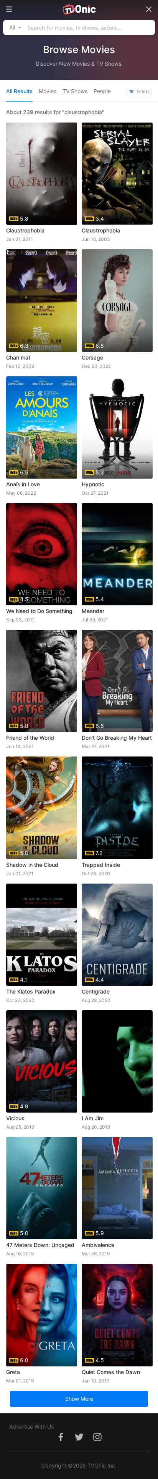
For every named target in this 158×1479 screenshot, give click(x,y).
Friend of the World (30, 737)
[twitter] (79, 1441)
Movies (47, 91)
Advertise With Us (31, 1426)
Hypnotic (93, 484)
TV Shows (75, 91)
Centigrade (96, 991)
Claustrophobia (25, 230)
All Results (19, 91)
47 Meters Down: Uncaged (40, 1245)
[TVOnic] (79, 9)
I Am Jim (93, 1118)
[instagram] (97, 1441)
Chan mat (18, 357)
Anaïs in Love (23, 484)
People (102, 91)
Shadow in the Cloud (32, 864)
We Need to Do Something (39, 611)
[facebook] (60, 1441)
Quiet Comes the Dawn (111, 1372)
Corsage (92, 357)
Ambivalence (98, 1245)
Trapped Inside (101, 864)
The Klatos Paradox (31, 991)
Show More (79, 1398)
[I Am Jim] (117, 1061)
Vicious (15, 1118)
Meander (93, 611)
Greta (13, 1372)
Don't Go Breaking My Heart (117, 737)
